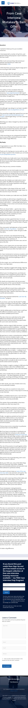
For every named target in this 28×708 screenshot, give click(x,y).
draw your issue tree (21, 434)
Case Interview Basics (14, 679)
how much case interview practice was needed (12, 115)
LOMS (8, 64)
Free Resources (14, 682)
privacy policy (8, 601)
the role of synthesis (10, 229)
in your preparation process (7, 154)
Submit (6, 592)
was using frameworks (13, 93)
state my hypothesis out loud (16, 110)
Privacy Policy (14, 691)
